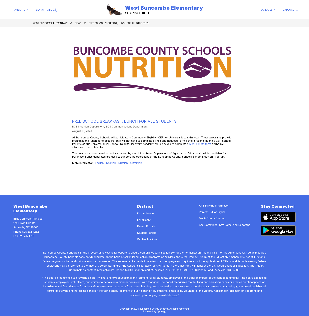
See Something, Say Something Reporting (224, 224)
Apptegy (161, 311)
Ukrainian (136, 163)
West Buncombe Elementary (50, 23)
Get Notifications (147, 239)
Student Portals (146, 232)
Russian (123, 163)
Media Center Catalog (212, 218)
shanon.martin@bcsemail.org (152, 270)
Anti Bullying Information (214, 205)
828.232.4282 (30, 231)
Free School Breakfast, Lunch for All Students (119, 23)
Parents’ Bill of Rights (212, 212)
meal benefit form (200, 144)
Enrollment (143, 220)
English (99, 163)
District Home (145, 213)
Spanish (111, 163)
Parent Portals (146, 226)
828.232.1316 (26, 236)
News (78, 23)
